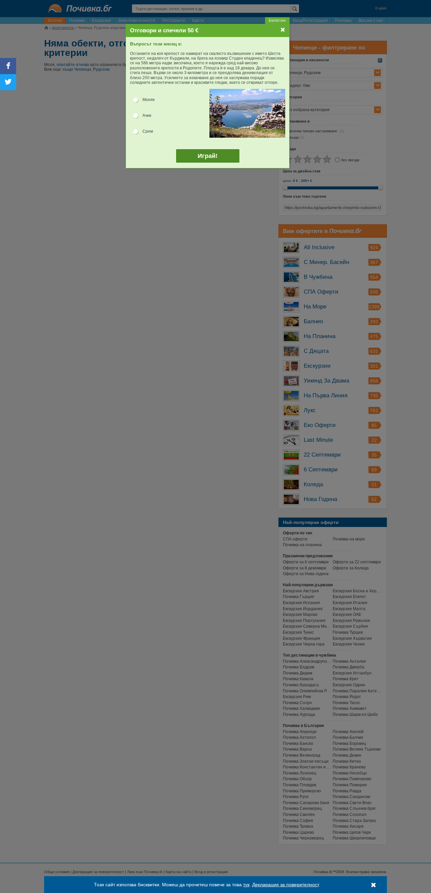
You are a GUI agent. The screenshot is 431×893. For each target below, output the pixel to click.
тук (246, 884)
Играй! (208, 156)
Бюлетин (277, 20)
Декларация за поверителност (285, 884)
